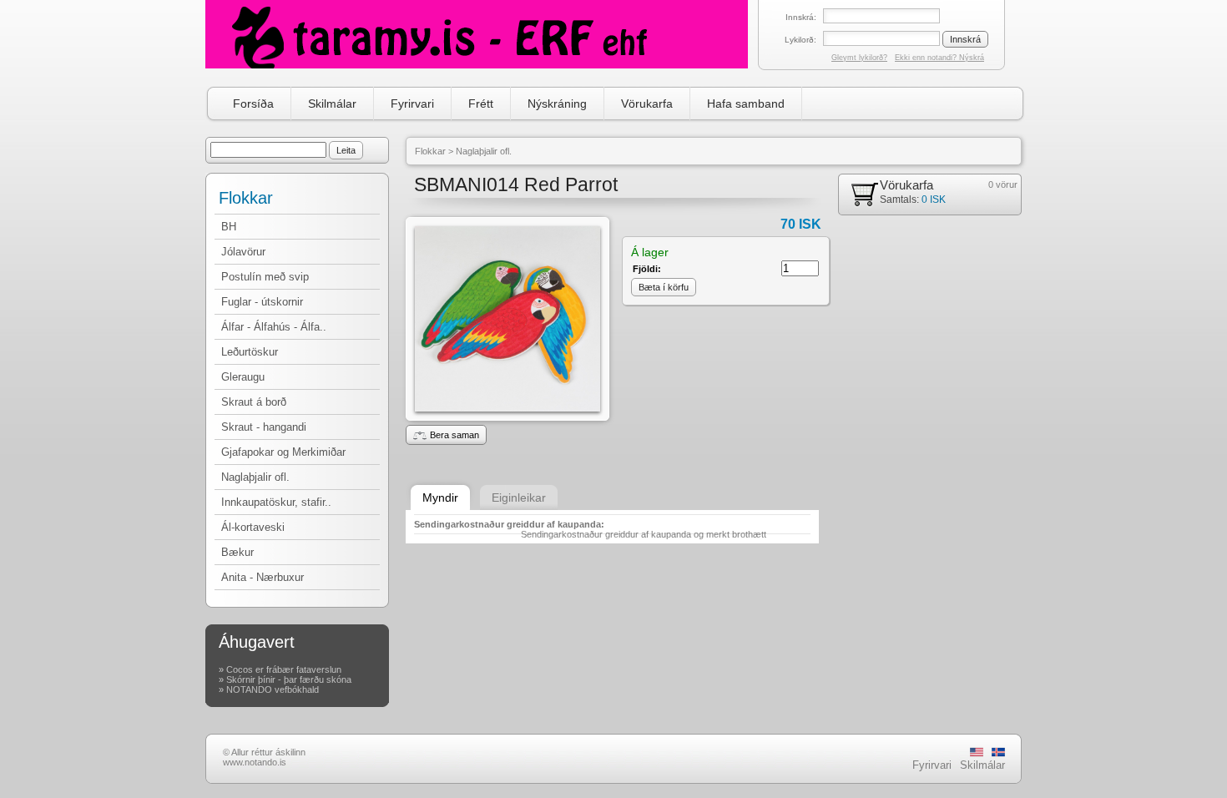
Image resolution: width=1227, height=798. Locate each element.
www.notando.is (254, 762)
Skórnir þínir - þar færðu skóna (288, 679)
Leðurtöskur (249, 352)
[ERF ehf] (476, 34)
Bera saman (454, 435)
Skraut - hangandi (263, 427)
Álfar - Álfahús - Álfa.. (273, 327)
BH (228, 226)
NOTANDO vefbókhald (272, 689)
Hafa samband (746, 103)
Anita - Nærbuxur (262, 577)
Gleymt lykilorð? (859, 57)
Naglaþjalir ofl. (255, 477)
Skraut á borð (253, 402)
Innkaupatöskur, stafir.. (276, 502)
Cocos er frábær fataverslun (283, 669)
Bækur (237, 552)
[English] (976, 754)
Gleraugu (243, 377)
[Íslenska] (998, 754)
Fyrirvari (412, 103)
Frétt (480, 103)
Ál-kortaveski (253, 527)
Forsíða (253, 103)
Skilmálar (332, 103)
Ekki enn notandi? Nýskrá (939, 57)
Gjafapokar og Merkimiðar (283, 452)
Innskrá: (800, 17)
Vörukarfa (647, 103)
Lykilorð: (800, 39)
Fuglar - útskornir (262, 301)
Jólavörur (243, 251)
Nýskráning (557, 103)
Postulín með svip (265, 276)
